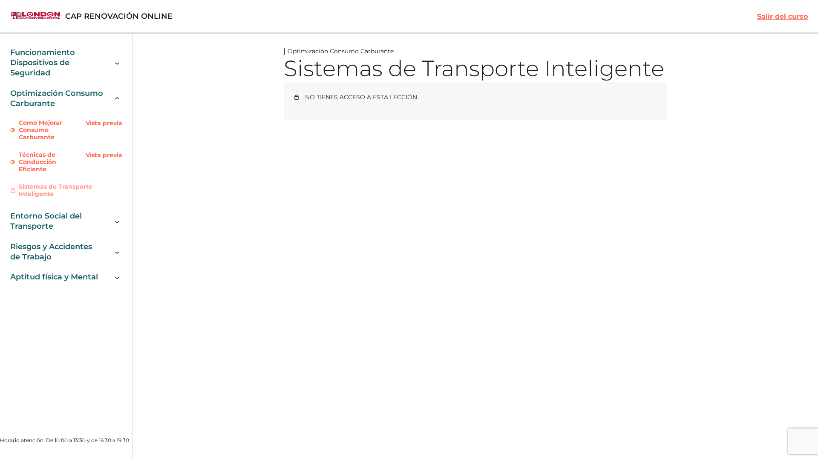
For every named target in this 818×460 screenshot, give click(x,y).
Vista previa (104, 123)
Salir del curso (782, 16)
